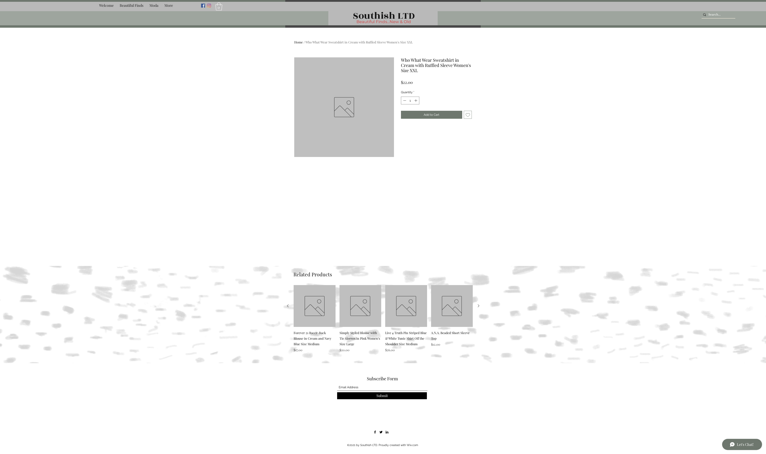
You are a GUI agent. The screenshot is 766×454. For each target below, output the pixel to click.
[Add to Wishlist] (468, 115)
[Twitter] (381, 432)
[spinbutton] (410, 100)
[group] (383, 321)
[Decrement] (404, 100)
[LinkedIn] (387, 432)
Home (298, 42)
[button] (131, 5)
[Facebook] (203, 6)
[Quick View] (315, 306)
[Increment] (416, 100)
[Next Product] (478, 305)
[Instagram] (209, 6)
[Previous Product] (287, 305)
